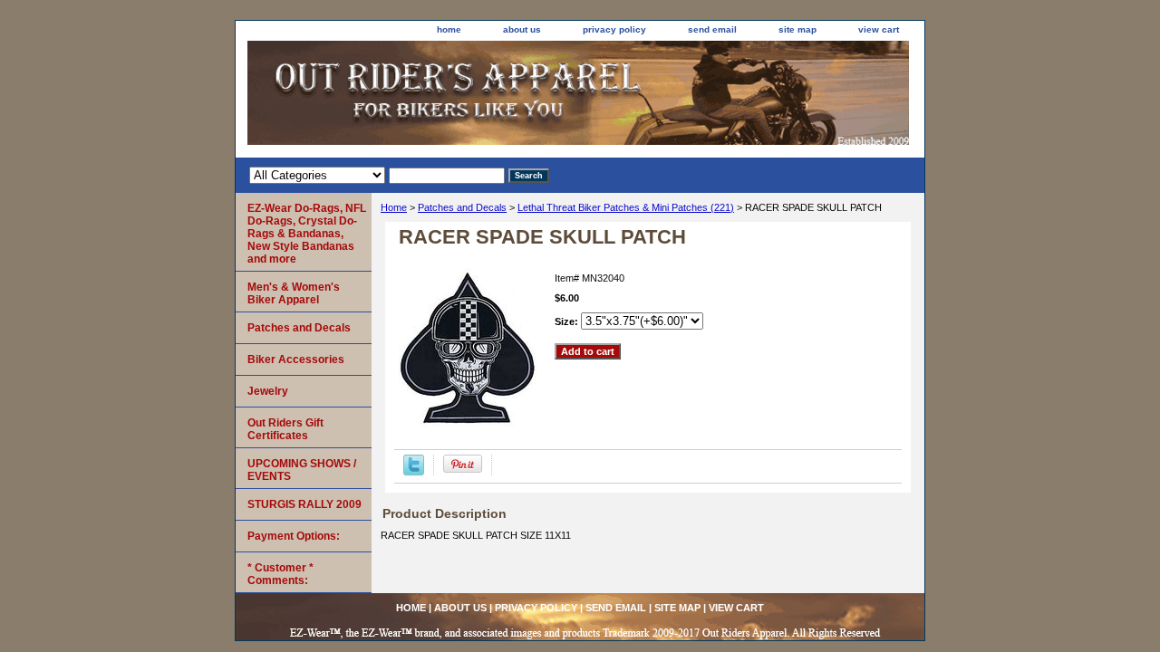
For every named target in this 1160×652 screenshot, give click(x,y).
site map (797, 29)
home (449, 29)
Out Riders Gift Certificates (285, 429)
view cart (878, 29)
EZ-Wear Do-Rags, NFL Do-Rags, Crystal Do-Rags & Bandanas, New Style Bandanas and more (306, 233)
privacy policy (614, 29)
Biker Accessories (295, 359)
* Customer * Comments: (280, 574)
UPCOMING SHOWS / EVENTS (301, 470)
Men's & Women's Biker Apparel (293, 293)
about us (522, 29)
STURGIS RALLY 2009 (304, 504)
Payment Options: (293, 536)
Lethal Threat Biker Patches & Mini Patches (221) (625, 207)
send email (712, 29)
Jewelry (267, 391)
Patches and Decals (462, 207)
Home (394, 207)
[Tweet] (413, 471)
